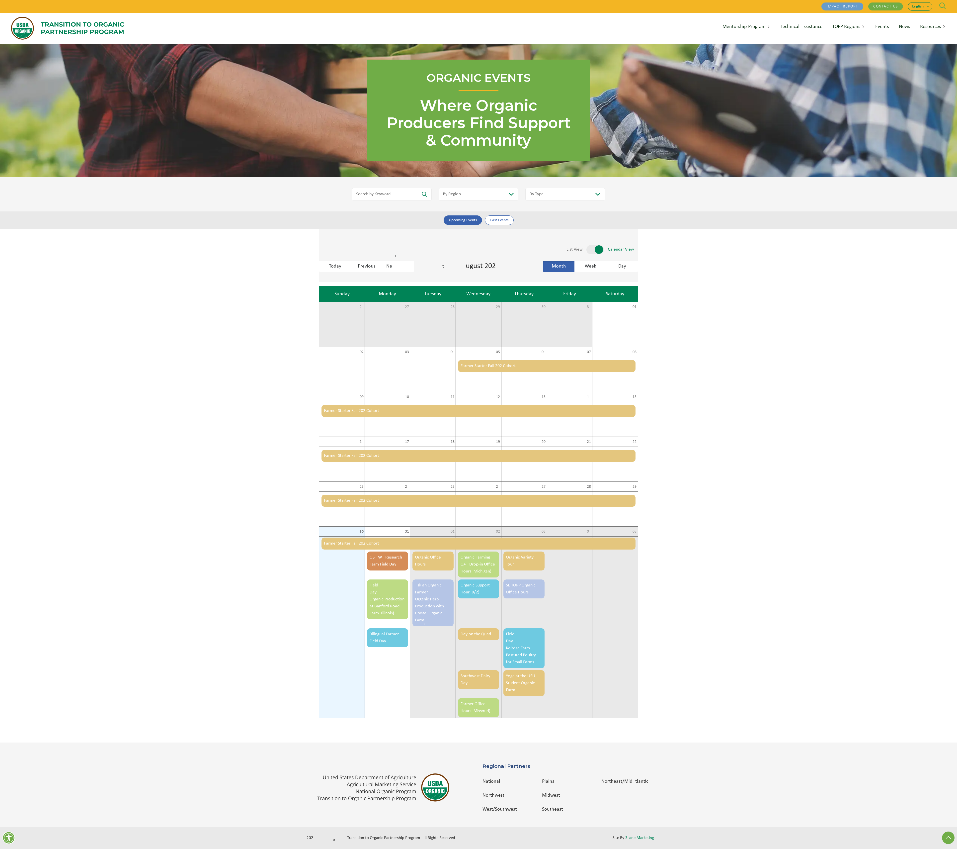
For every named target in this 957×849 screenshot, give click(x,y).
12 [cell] (498, 397)
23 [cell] (362, 487)
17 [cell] (407, 442)
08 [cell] (635, 352)
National (491, 781)
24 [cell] (407, 487)
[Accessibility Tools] (8, 838)
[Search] (942, 5)
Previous (367, 266)
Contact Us (885, 6)
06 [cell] (544, 352)
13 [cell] (544, 397)
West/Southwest (499, 809)
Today (335, 266)
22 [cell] (635, 442)
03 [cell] (407, 352)
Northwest (493, 795)
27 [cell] (407, 307)
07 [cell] (589, 352)
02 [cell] (362, 352)
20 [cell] (544, 442)
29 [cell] (498, 307)
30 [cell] (544, 307)
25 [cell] (453, 487)
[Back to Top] (948, 838)
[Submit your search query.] (424, 194)
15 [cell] (635, 397)
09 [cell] (362, 397)
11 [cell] (453, 397)
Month (559, 266)
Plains (548, 781)
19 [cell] (498, 442)
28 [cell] (453, 307)
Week (590, 266)
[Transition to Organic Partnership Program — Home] (67, 28)
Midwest (551, 795)
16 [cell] (362, 442)
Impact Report (842, 6)
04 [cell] (453, 352)
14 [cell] (589, 397)
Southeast (552, 809)
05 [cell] (498, 352)
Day (622, 266)
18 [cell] (453, 442)
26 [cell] (362, 307)
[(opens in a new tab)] (385, 787)
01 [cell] (635, 307)
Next (400, 266)
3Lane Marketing (639, 838)
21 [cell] (589, 442)
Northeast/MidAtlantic (624, 781)
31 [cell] (589, 307)
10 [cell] (407, 397)
